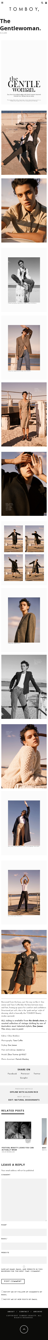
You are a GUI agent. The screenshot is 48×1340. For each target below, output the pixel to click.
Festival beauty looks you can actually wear (18, 1149)
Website (5, 1252)
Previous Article (24, 1089)
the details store (36, 1021)
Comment (6, 1175)
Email (4, 1239)
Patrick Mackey (22, 1059)
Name (4, 1225)
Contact (24, 1312)
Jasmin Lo (21, 1050)
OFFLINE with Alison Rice (24, 1092)
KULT (23, 1055)
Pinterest (25, 1074)
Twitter (37, 1074)
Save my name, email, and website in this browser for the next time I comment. (22, 1270)
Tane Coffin (18, 1041)
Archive (38, 1312)
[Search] (42, 2)
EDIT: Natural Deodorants (24, 1100)
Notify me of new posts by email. (21, 1299)
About (11, 1312)
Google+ (24, 1078)
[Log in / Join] (46, 2)
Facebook (12, 1074)
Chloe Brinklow (8, 1152)
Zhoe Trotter (13, 1055)
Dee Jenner (38, 1026)
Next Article (24, 1097)
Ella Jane (3, 33)
